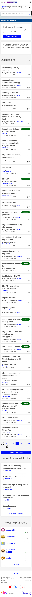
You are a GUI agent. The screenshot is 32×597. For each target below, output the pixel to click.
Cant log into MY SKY (11, 93)
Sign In (30, 2)
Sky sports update (10, 476)
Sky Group (4, 582)
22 (14, 443)
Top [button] (17, 573)
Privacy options (5, 577)
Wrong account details (11, 418)
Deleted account (9, 506)
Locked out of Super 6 (11, 191)
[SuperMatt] (10, 553)
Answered (26, 129)
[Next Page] (7, 447)
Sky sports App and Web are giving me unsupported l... (12, 334)
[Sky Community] (10, 2)
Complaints (4, 580)
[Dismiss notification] (29, 7)
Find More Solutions (16, 514)
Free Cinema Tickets (10, 129)
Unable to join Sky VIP (11, 276)
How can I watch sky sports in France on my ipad (11, 116)
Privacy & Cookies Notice (8, 578)
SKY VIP (5, 179)
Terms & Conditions (25, 577)
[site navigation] (2, 2)
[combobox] (14, 14)
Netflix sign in (7, 103)
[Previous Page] (2, 443)
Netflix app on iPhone (11, 347)
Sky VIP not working (10, 286)
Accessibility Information (24, 578)
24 (21, 443)
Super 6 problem (9, 298)
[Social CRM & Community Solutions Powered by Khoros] (26, 593)
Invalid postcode (9, 202)
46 (29, 443)
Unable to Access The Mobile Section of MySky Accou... (12, 359)
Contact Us (28, 580)
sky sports (6, 167)
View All (16, 564)
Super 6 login (7, 308)
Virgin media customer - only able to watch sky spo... (12, 375)
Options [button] (25, 60)
